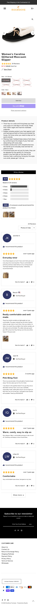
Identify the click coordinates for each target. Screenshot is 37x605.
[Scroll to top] (33, 601)
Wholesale (5, 563)
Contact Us (5, 549)
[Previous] (4, 33)
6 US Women (6, 80)
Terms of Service (7, 561)
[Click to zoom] (32, 19)
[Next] (33, 33)
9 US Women (6, 84)
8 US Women (26, 80)
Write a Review (18, 172)
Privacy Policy (6, 558)
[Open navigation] (4, 8)
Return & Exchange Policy (10, 552)
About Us (5, 547)
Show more (17, 495)
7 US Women (16, 80)
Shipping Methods (8, 554)
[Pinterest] (18, 531)
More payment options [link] (18, 110)
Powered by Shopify (22, 603)
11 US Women (27, 84)
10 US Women (16, 84)
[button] (11, 63)
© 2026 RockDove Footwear (9, 603)
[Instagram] (21, 531)
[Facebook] (15, 531)
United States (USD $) (11, 581)
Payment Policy (7, 556)
